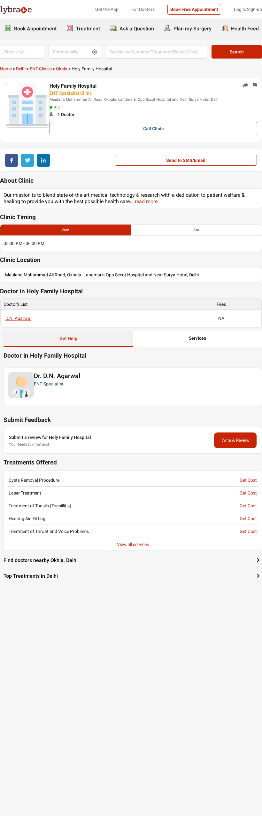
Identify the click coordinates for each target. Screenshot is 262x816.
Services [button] (197, 338)
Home (6, 68)
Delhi (21, 68)
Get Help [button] (68, 338)
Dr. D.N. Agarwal (57, 376)
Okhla (61, 68)
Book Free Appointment (194, 9)
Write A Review (235, 440)
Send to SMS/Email (185, 160)
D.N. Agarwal (18, 318)
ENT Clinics (41, 68)
